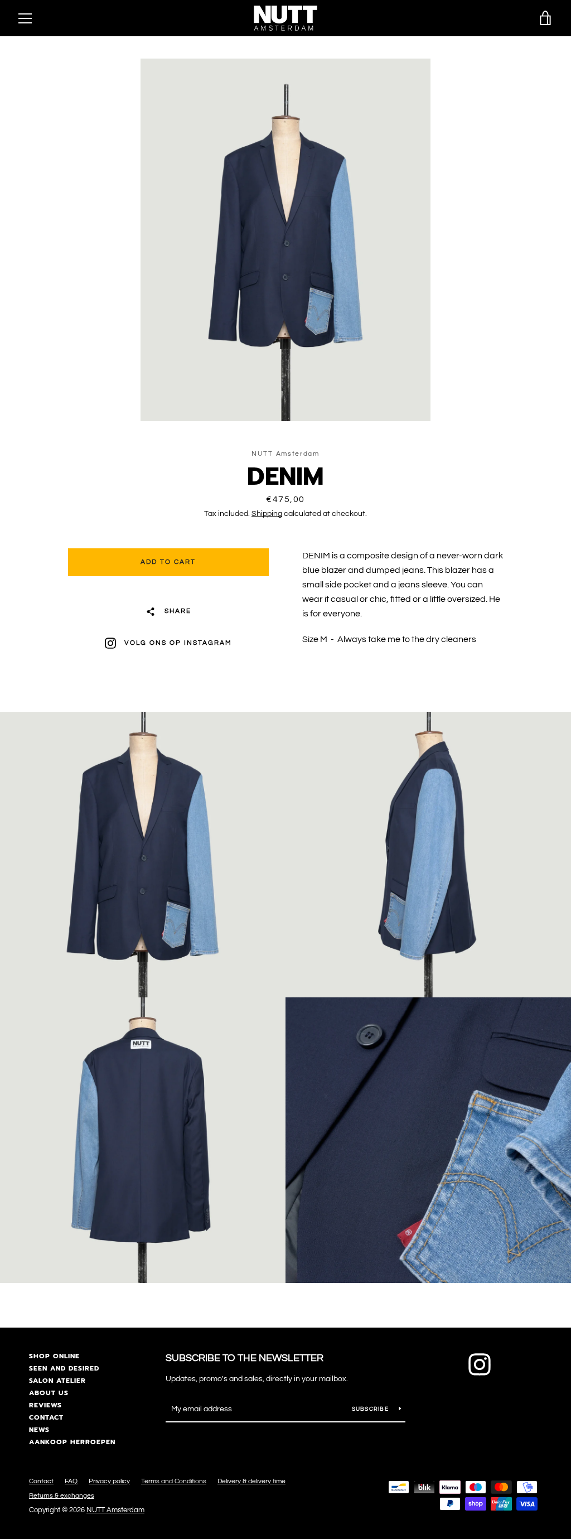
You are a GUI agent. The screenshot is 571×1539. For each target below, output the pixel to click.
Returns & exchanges (61, 1495)
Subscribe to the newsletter (244, 1358)
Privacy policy (109, 1481)
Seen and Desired (64, 1368)
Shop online (54, 1356)
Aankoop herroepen (72, 1442)
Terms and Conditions (173, 1481)
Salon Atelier (57, 1381)
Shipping (266, 514)
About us (49, 1393)
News (39, 1430)
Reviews (45, 1405)
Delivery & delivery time (251, 1481)
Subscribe (371, 1409)
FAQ (71, 1481)
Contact (46, 1417)
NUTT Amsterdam (115, 1510)
